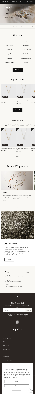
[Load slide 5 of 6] (20, 26)
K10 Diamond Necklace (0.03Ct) (8, 100)
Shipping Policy (7, 338)
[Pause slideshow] (33, 26)
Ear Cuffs (25, 54)
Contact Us (6, 356)
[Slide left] (14, 207)
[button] (3, 7)
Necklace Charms (26, 58)
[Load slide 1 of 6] (13, 26)
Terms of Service (7, 360)
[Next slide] (24, 26)
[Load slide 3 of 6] (17, 26)
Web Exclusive (9, 62)
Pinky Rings (9, 45)
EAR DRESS (7, 192)
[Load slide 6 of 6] (21, 26)
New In (9, 41)
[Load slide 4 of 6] (18, 26)
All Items (17, 69)
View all (17, 110)
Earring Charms (9, 54)
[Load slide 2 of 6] (15, 26)
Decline (17, 386)
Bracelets (9, 58)
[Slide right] (21, 207)
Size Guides (6, 345)
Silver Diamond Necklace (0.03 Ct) (22, 101)
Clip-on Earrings (26, 50)
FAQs (4, 342)
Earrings (9, 50)
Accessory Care (7, 353)
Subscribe (28, 310)
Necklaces (26, 45)
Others (26, 62)
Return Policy (6, 349)
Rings (25, 41)
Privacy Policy (14, 377)
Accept (16, 381)
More (9, 259)
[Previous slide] (11, 26)
